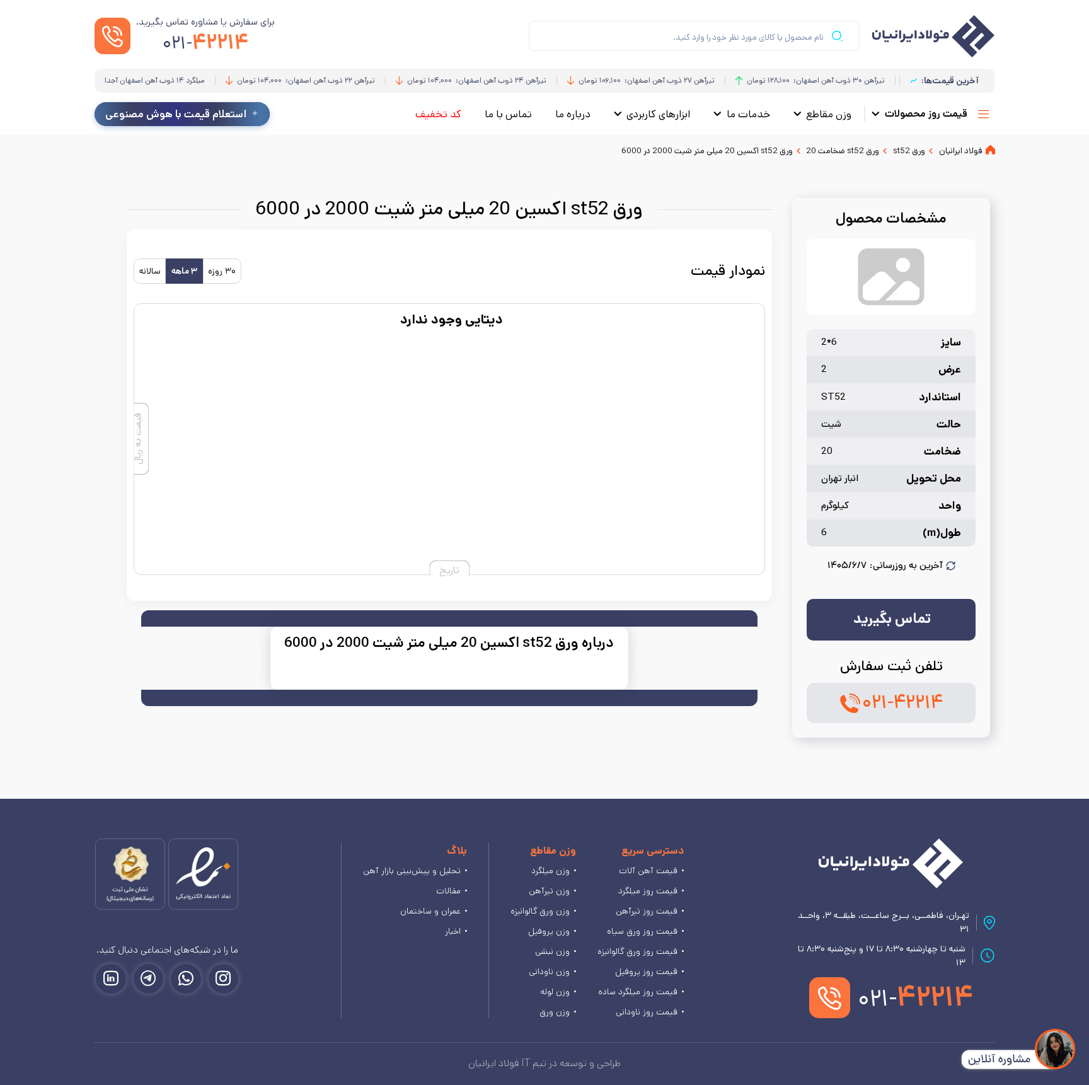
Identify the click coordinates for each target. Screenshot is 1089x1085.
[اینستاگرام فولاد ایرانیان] (224, 979)
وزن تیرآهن (549, 891)
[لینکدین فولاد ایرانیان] (111, 979)
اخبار (453, 931)
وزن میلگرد (550, 870)
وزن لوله (555, 991)
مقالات (448, 891)
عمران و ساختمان (430, 911)
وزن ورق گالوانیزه (540, 911)
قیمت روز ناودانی (646, 1012)
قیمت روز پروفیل (646, 971)
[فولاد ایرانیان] (891, 863)
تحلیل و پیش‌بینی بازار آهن (412, 870)
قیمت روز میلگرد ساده (637, 991)
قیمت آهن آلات (648, 870)
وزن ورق (554, 1012)
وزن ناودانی (549, 971)
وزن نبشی (552, 951)
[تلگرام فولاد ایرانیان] (149, 979)
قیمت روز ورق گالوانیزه (637, 951)
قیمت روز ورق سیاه (642, 931)
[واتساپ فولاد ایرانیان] (186, 979)
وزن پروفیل (549, 931)
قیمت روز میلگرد (647, 891)
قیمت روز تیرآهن (646, 911)
